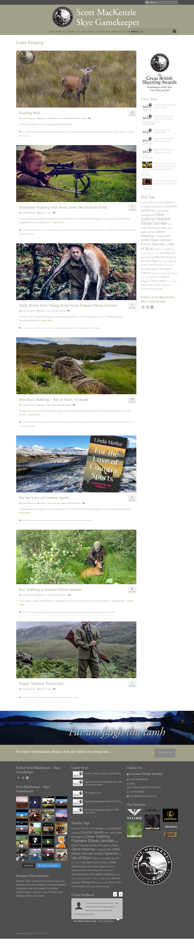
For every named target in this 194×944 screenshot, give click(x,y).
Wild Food (154, 285)
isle (167, 245)
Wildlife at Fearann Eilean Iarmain (93, 886)
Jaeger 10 (158, 249)
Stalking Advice (157, 273)
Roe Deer (88, 520)
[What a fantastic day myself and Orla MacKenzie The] (48, 802)
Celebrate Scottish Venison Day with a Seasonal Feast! (157, 119)
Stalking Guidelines (170, 273)
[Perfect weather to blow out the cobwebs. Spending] (22, 802)
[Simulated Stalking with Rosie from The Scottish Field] (76, 173)
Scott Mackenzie (29, 118)
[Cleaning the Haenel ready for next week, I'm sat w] (35, 815)
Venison (157, 277)
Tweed (75, 697)
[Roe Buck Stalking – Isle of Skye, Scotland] (76, 365)
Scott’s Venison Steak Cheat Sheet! (165, 106)
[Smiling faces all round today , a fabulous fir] (61, 828)
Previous (115, 894)
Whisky (144, 285)
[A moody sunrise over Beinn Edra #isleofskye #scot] (61, 815)
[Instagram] (148, 307)
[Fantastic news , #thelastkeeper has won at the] (48, 828)
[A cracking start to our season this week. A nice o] (22, 815)
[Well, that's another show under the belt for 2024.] (35, 855)
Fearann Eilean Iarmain (73, 132)
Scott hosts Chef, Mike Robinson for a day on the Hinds (159, 183)
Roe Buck (126, 422)
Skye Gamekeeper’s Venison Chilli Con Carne (158, 152)
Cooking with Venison (152, 206)
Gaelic (170, 224)
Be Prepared (145, 202)
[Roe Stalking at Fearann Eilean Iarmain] (76, 557)
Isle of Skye (108, 132)
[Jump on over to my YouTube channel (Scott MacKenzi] (35, 842)
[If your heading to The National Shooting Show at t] (48, 855)
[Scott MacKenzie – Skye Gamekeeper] (97, 17)
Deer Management (47, 132)
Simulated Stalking (102, 874)
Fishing (50, 503)
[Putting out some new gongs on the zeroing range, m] (61, 842)
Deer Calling (35, 132)
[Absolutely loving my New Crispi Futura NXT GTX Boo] (35, 802)
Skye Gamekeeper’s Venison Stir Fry (164, 140)
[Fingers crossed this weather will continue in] (22, 828)
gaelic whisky (148, 231)
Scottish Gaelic (169, 265)
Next (121, 894)
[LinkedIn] (152, 307)
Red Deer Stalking (79, 118)
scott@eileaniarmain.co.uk (143, 796)
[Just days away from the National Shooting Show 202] (61, 855)
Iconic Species (99, 132)
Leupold (81, 328)
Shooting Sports (122, 230)
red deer (116, 132)
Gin (155, 236)
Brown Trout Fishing (27, 520)
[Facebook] (143, 307)
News (49, 213)
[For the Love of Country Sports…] (76, 464)
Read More (58, 222)
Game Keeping (88, 132)
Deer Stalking (52, 118)
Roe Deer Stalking (64, 405)
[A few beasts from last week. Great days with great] (61, 802)
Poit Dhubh (150, 253)
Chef (174, 202)
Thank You (145, 277)
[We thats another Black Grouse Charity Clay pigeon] (48, 842)
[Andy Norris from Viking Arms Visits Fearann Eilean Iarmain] (76, 271)
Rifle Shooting (94, 230)
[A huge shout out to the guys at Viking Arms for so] (48, 815)
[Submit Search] (147, 2)
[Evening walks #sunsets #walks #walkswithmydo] (35, 828)
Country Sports (25, 132)
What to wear (172, 281)
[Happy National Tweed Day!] (76, 649)
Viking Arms (29, 234)
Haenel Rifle (163, 236)
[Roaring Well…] (76, 79)
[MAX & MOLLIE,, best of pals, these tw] (22, 842)
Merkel (87, 328)
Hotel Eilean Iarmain (82, 612)
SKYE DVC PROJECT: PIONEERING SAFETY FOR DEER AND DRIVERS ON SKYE (159, 168)
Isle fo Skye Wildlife (65, 118)
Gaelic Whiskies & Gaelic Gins (156, 227)
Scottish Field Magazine (107, 230)
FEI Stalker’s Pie (162, 130)
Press (157, 253)
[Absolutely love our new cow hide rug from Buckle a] (22, 855)
